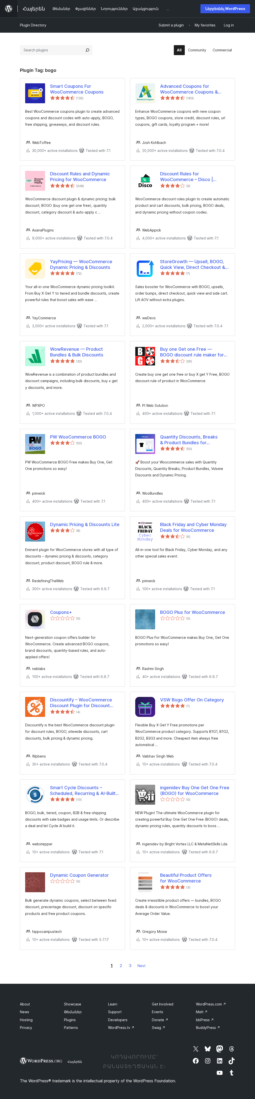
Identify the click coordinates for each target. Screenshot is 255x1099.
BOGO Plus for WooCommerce (192, 612)
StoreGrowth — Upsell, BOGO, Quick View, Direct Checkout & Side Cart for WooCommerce (192, 264)
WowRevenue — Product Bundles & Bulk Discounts (76, 351)
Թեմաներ (73, 1012)
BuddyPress (208, 1027)
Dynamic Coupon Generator (79, 875)
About (25, 1004)
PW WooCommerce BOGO (78, 437)
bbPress (205, 1020)
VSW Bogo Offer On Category (192, 699)
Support (115, 1012)
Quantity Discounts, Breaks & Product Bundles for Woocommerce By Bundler (189, 440)
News (24, 1012)
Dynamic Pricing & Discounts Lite (85, 524)
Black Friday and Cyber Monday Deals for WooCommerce (193, 527)
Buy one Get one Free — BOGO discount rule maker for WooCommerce (192, 352)
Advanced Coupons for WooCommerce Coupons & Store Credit (189, 89)
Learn (112, 1004)
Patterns (71, 1027)
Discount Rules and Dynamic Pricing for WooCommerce (80, 176)
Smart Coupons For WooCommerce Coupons (77, 89)
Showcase (72, 1004)
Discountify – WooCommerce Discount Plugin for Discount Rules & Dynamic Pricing (81, 703)
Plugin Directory (33, 25)
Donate (160, 1020)
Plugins (70, 1020)
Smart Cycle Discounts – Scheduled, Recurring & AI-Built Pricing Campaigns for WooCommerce (83, 790)
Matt (202, 1012)
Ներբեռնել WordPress (225, 8)
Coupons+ (61, 612)
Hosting (26, 1020)
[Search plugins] (87, 50)
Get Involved (162, 1004)
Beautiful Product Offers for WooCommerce (186, 878)
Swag (158, 1027)
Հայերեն (74, 1062)
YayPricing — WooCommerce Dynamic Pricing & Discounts (81, 264)
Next (141, 966)
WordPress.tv (121, 1027)
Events (157, 1012)
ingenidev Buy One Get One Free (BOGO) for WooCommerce (194, 790)
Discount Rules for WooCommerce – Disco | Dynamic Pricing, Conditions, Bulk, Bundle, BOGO (190, 177)
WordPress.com (211, 1004)
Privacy (26, 1027)
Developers (118, 1020)
